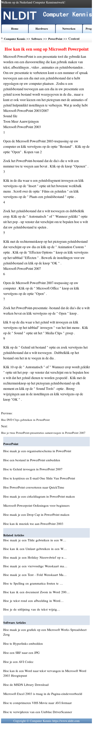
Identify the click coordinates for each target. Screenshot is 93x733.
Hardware (41, 28)
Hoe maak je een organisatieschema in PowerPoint (37, 451)
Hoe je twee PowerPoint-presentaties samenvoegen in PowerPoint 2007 (43, 433)
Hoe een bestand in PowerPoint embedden (31, 460)
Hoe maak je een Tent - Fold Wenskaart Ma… (35, 574)
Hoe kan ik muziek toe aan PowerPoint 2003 (33, 523)
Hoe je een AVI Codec (18, 661)
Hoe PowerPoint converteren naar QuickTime (33, 487)
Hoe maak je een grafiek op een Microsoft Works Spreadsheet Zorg (45, 632)
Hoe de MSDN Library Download (26, 684)
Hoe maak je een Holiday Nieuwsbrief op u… (35, 557)
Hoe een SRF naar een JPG (21, 652)
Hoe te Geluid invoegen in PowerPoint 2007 (33, 469)
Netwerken (68, 28)
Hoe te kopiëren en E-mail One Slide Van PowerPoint (39, 478)
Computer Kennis (14, 39)
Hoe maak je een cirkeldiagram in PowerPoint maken (39, 496)
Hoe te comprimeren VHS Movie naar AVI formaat (37, 703)
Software (36, 39)
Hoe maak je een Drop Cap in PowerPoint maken (36, 514)
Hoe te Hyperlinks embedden (23, 643)
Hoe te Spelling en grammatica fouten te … (33, 583)
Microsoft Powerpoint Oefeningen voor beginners (36, 505)
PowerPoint (55, 39)
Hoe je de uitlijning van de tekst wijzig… (31, 609)
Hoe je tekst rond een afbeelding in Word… (33, 600)
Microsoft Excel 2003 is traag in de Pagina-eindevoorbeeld (42, 693)
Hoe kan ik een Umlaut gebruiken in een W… (35, 549)
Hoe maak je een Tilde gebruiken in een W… (34, 540)
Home (14, 28)
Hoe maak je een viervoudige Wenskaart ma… (35, 566)
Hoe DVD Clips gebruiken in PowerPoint (26, 420)
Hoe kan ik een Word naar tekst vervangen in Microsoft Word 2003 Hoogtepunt (44, 673)
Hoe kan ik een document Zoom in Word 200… (36, 592)
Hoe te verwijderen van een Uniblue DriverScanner (37, 712)
